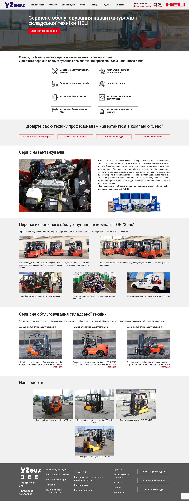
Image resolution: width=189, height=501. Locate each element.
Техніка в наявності (152, 136)
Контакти (119, 492)
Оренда (118, 469)
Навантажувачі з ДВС (57, 469)
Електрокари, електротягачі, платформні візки (89, 478)
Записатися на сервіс (44, 30)
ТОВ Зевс (157, 6)
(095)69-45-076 (142, 3)
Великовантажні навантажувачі (54, 491)
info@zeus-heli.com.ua (26, 492)
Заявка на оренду (114, 136)
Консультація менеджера (36, 136)
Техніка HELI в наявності (121, 476)
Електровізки (81, 485)
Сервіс (117, 487)
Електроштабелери (56, 479)
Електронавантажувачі (57, 474)
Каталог (118, 482)
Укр (159, 4)
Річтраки (50, 484)
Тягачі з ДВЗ (80, 472)
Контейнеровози (83, 490)
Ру (154, 4)
